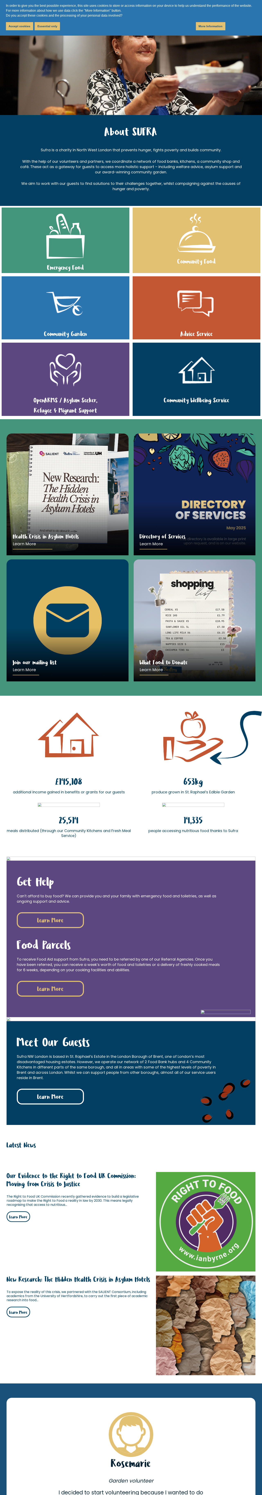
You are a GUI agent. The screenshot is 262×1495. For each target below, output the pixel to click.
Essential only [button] (47, 26)
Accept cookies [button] (19, 26)
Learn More (24, 544)
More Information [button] (210, 26)
